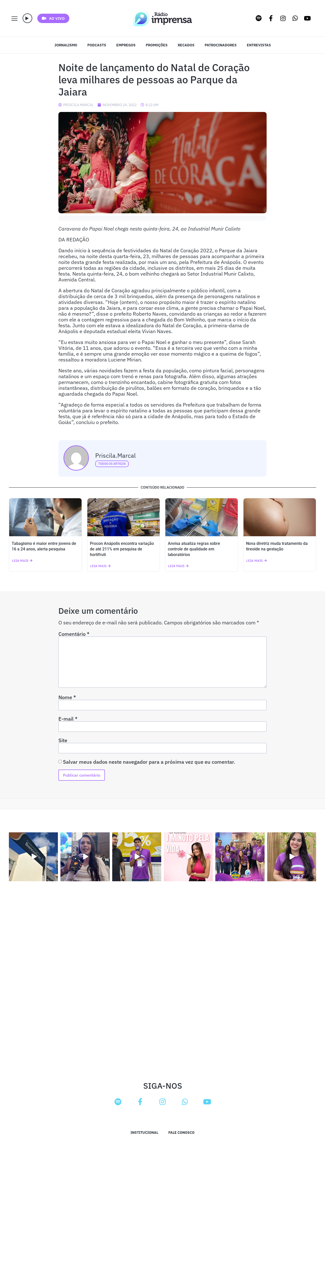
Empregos (126, 45)
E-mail (67, 718)
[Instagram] (283, 18)
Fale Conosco (181, 1132)
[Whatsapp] (295, 18)
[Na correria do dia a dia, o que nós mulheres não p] (188, 856)
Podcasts (96, 45)
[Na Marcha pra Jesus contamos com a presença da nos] (84, 856)
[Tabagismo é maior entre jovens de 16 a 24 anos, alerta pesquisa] (45, 517)
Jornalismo (65, 45)
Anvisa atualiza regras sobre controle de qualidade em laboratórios (194, 549)
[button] (27, 18)
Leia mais (20, 561)
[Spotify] (259, 18)
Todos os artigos (112, 464)
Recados (186, 45)
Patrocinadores (221, 45)
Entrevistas (259, 45)
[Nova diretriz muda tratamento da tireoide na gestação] (279, 517)
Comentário (73, 634)
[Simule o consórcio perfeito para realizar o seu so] (33, 856)
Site (62, 740)
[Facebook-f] (271, 18)
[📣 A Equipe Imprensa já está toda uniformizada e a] (239, 856)
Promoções (157, 45)
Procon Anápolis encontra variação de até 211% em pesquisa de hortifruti (122, 549)
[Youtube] (307, 18)
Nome (67, 697)
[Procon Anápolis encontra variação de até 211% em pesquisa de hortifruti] (123, 517)
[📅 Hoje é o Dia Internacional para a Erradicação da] (291, 856)
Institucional (144, 1132)
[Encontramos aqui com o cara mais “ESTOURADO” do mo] (136, 856)
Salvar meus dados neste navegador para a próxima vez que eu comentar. (149, 761)
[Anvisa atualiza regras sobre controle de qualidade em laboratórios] (201, 517)
